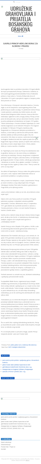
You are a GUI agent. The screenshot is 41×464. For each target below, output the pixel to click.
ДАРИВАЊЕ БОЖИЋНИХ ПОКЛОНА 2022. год (16, 367)
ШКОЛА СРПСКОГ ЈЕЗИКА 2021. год (13, 371)
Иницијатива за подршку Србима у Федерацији (17, 369)
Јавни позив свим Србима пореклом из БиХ (16, 365)
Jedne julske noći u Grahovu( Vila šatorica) (23, 345)
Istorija (21, 48)
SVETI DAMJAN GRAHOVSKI (16, 347)
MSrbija (27, 460)
